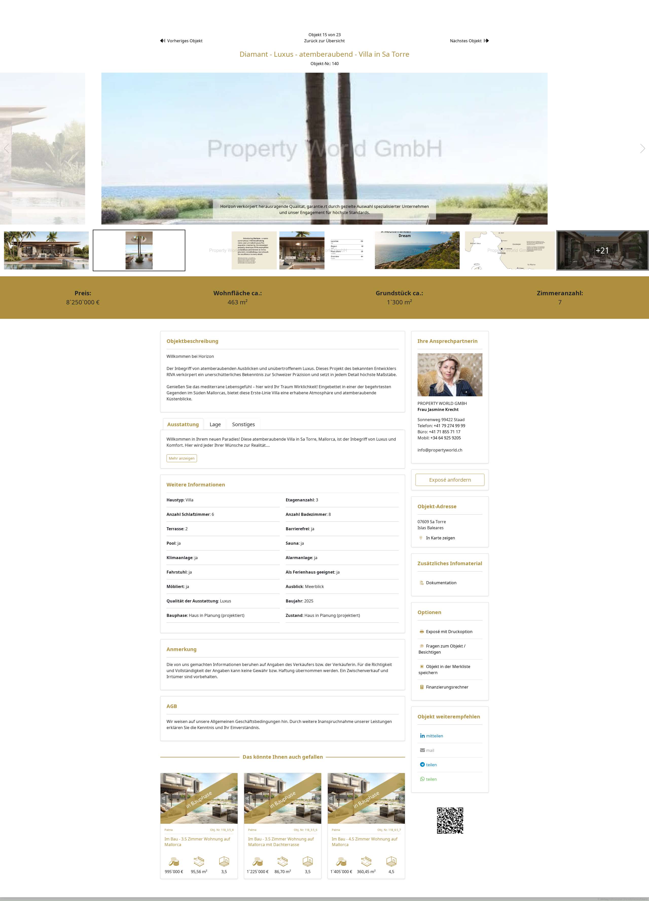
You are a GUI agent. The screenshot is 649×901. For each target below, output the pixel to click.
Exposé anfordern (450, 479)
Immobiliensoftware (635, 899)
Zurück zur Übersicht (324, 41)
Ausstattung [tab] (183, 424)
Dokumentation (441, 582)
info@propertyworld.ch (440, 450)
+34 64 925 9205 (445, 438)
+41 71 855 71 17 (444, 432)
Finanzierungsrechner (447, 687)
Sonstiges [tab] (243, 424)
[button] (431, 736)
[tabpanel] (283, 449)
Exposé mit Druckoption (449, 631)
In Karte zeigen (440, 538)
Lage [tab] (215, 424)
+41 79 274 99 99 (449, 425)
